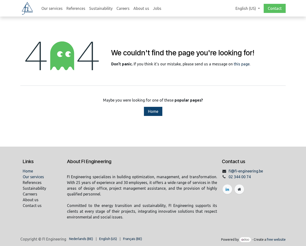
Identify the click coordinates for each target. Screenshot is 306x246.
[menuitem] (52, 8)
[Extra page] (239, 189)
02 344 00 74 (240, 177)
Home (153, 111)
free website (276, 239)
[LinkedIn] (227, 189)
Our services (33, 177)
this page (242, 64)
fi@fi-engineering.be (246, 171)
